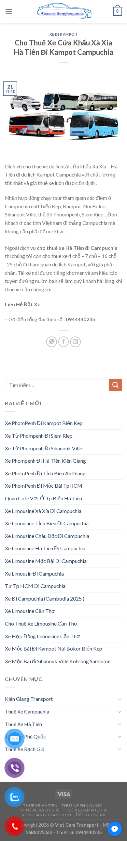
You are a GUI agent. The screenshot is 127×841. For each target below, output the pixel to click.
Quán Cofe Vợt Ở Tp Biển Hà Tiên (43, 498)
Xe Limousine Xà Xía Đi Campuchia (43, 511)
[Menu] (9, 11)
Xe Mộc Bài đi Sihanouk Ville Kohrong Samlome (57, 661)
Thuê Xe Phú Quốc (25, 736)
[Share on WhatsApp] (51, 341)
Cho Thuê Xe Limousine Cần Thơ (41, 623)
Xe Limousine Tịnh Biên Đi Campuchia (47, 523)
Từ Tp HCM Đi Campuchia (35, 586)
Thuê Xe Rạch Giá (24, 749)
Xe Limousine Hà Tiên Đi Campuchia (45, 548)
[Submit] (115, 385)
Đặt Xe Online (91, 814)
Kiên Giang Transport (29, 699)
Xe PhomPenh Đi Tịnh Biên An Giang (45, 473)
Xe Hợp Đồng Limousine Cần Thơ (42, 636)
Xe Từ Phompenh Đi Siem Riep (39, 436)
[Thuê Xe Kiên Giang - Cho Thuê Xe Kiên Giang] (63, 11)
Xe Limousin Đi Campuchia (34, 573)
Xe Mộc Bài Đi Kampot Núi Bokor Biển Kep (53, 648)
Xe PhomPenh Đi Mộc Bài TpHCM (43, 485)
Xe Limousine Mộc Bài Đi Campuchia (46, 561)
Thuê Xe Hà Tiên (23, 724)
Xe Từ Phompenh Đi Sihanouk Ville (43, 448)
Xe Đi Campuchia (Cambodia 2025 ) (44, 598)
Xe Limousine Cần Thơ (30, 611)
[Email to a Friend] (75, 341)
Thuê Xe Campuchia (27, 711)
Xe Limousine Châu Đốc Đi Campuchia (47, 536)
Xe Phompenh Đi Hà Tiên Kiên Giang (45, 460)
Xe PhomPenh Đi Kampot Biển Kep (44, 423)
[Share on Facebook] (63, 341)
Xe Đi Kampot (63, 34)
